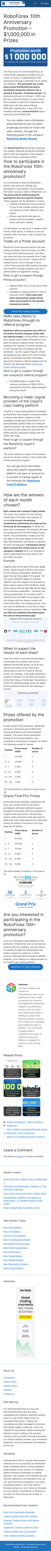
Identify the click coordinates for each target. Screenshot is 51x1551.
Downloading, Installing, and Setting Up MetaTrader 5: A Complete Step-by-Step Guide (23, 1200)
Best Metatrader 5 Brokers (16, 1264)
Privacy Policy (10, 1381)
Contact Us (9, 1394)
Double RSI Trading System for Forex (21, 1527)
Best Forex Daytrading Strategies (19, 1512)
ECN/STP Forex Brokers (15, 1235)
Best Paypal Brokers (13, 1256)
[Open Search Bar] (35, 3)
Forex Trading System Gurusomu (19, 1535)
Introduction (9, 1377)
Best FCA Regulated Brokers (17, 1240)
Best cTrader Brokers (13, 1268)
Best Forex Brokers (12, 1227)
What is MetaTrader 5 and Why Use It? (22, 1208)
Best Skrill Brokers (12, 1252)
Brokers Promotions (16, 1122)
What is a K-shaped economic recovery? (26, 1136)
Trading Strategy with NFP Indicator (21, 1516)
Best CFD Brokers (12, 1231)
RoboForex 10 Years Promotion (25, 967)
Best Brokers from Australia (17, 1244)
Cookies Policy (10, 1385)
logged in (20, 1156)
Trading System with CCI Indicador (20, 1531)
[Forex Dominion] (13, 3)
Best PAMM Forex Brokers (16, 1248)
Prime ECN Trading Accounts (25, 311)
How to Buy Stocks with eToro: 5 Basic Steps (25, 1193)
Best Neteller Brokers (14, 1260)
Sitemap (7, 1390)
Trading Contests (35, 1122)
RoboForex (12, 1125)
